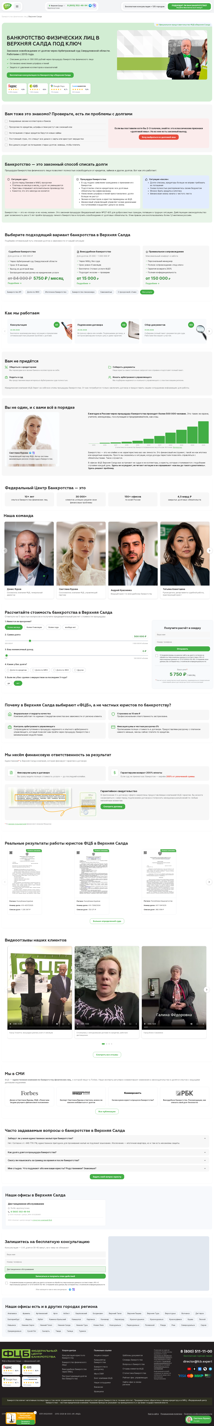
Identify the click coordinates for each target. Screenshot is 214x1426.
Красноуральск (156, 1319)
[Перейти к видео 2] (106, 1044)
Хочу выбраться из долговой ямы (159, 137)
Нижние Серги (28, 1325)
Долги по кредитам (18, 670)
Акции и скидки (101, 1355)
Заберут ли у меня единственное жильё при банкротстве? (40, 1138)
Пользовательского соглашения (161, 1368)
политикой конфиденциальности (193, 661)
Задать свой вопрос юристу (107, 1176)
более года (53, 627)
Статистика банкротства (134, 1373)
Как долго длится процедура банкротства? (32, 1152)
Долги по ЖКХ (33, 292)
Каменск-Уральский (57, 1319)
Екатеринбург (14, 1319)
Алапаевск (12, 1313)
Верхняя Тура (153, 1313)
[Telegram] (90, 5)
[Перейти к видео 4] (111, 1044)
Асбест (66, 1313)
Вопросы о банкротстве (134, 1364)
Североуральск (188, 1325)
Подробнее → (15, 283)
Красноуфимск (175, 1319)
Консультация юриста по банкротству (73, 1356)
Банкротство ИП (14, 292)
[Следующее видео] (207, 990)
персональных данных (177, 657)
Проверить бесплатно (25, 1422)
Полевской (149, 1325)
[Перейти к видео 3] (109, 1044)
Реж (173, 1325)
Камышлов (76, 1319)
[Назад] (5, 331)
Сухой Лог (31, 1331)
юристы (164, 462)
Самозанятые (106, 292)
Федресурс (177, 447)
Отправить (182, 649)
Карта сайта (153, 1414)
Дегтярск (200, 1313)
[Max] (73, 1289)
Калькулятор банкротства (100, 1361)
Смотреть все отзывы (107, 1054)
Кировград (119, 1319)
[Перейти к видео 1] (103, 1044)
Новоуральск (115, 1325)
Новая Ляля (99, 1325)
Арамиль (26, 1313)
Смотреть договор (113, 806)
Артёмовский (41, 1313)
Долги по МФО (41, 670)
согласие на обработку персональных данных (163, 1356)
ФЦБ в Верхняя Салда (11, 1361)
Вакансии (98, 1387)
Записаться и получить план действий (55, 1276)
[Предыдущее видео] (7, 990)
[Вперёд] (209, 331)
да (9, 683)
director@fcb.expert (197, 1361)
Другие (80, 670)
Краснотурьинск (137, 1319)
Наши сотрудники (102, 1382)
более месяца (14, 627)
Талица (70, 1331)
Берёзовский (81, 1313)
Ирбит (40, 1319)
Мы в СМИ (99, 1374)
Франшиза (99, 1391)
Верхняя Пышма (134, 1313)
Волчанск (186, 1313)
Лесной (202, 1319)
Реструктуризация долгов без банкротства (74, 1377)
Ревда (163, 1325)
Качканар (105, 1319)
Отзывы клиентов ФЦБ (133, 1369)
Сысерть (46, 1331)
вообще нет (70, 627)
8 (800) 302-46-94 (77, 6)
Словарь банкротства (133, 1360)
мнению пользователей (17, 824)
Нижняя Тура (82, 1325)
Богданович (98, 1313)
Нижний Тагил (46, 1325)
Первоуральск (133, 1325)
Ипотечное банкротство (55, 292)
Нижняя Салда (64, 1325)
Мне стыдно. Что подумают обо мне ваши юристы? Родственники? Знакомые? (52, 1168)
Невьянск (12, 1325)
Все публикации (107, 1111)
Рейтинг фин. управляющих (135, 1377)
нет (18, 683)
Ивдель (29, 1319)
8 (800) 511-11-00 (196, 1351)
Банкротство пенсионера (83, 292)
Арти (55, 1313)
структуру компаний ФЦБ (42, 1220)
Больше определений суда (107, 921)
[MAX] (94, 5)
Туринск (82, 1331)
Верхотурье (170, 1313)
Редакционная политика (171, 1414)
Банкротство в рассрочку (100, 1368)
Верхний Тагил (115, 1313)
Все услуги (147, 292)
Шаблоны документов (133, 1355)
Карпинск (91, 1319)
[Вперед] (210, 551)
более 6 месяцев (34, 627)
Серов (203, 1325)
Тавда (58, 1331)
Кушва (190, 1319)
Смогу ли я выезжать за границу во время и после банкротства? (43, 1160)
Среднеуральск (14, 1331)
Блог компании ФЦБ (103, 1378)
